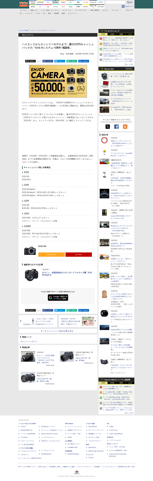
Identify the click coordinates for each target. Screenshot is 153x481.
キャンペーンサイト (29, 342)
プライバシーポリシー (84, 467)
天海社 (111, 426)
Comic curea (113, 430)
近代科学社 (68, 451)
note (73, 61)
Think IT (23, 426)
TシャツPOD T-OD (74, 434)
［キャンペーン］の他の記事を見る (58, 331)
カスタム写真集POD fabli (118, 450)
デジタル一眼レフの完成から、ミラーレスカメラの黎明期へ (121, 347)
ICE (108, 423)
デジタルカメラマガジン (29, 451)
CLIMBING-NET (73, 447)
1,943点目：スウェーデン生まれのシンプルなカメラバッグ (121, 367)
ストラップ (28, 13)
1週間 (121, 34)
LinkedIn (85, 61)
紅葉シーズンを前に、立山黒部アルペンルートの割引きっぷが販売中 (121, 278)
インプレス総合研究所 (28, 434)
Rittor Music (69, 423)
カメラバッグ (67, 10)
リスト (39, 61)
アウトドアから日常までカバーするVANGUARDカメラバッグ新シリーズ (121, 296)
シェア (49, 61)
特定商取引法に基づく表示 (126, 467)
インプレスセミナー (47, 437)
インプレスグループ (108, 467)
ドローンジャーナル (27, 441)
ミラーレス (23, 10)
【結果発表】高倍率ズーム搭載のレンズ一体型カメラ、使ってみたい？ (121, 165)
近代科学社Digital (73, 454)
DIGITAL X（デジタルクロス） (51, 441)
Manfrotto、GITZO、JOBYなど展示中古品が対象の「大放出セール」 (70, 321)
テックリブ (89, 454)
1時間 (103, 34)
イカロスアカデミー (94, 441)
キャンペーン (72, 13)
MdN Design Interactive (96, 451)
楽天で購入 (78, 254)
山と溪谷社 (68, 441)
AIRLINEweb (92, 426)
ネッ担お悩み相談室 (27, 444)
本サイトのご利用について (27, 467)
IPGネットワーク (112, 444)
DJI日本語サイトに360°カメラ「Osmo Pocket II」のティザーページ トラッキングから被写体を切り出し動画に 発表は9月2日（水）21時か (118, 61)
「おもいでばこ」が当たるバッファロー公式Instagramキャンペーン (44, 321)
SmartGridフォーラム (48, 426)
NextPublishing (46, 454)
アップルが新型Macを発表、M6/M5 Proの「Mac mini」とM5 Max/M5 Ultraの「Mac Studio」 (116, 399)
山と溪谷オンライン (74, 444)
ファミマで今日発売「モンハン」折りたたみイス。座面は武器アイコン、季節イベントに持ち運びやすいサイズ (118, 410)
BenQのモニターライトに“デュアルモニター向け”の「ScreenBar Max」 (121, 228)
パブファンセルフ (115, 440)
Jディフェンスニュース (96, 430)
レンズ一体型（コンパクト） (50, 10)
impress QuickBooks (116, 434)
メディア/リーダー (81, 10)
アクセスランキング (111, 31)
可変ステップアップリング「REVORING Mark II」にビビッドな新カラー (121, 143)
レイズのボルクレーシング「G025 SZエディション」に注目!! (122, 101)
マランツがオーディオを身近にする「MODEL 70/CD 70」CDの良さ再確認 (122, 92)
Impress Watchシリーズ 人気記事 (117, 380)
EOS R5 (42, 246)
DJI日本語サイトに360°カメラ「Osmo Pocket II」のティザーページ (121, 195)
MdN (87, 444)
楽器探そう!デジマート (75, 430)
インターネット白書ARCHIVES (31, 458)
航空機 (56, 13)
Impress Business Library (49, 434)
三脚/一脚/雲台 (94, 10)
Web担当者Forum (26, 430)
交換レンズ (33, 10)
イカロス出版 (90, 423)
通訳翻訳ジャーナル (94, 434)
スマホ (38, 13)
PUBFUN (110, 437)
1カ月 (130, 34)
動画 (63, 13)
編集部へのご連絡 (69, 467)
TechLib (91, 457)
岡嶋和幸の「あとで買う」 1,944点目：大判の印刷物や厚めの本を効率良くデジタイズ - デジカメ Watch (118, 45)
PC (21, 13)
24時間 (112, 34)
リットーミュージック (75, 426)
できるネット (25, 454)
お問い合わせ (42, 467)
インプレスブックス (47, 450)
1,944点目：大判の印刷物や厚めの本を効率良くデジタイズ (121, 180)
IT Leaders (24, 437)
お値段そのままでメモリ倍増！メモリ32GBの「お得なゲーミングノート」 (121, 84)
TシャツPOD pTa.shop (117, 447)
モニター (105, 10)
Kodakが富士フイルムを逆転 (121, 329)
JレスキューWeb (93, 437)
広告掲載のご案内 (55, 467)
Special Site (109, 69)
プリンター (115, 10)
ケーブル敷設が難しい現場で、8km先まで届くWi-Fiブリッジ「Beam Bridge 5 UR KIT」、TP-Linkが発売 (118, 394)
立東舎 (70, 437)
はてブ (61, 61)
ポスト (32, 61)
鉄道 (49, 13)
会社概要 (97, 467)
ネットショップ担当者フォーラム (52, 430)
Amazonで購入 (51, 254)
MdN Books (92, 447)
